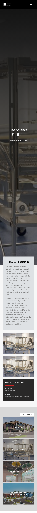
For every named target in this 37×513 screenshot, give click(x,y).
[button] (4, 343)
